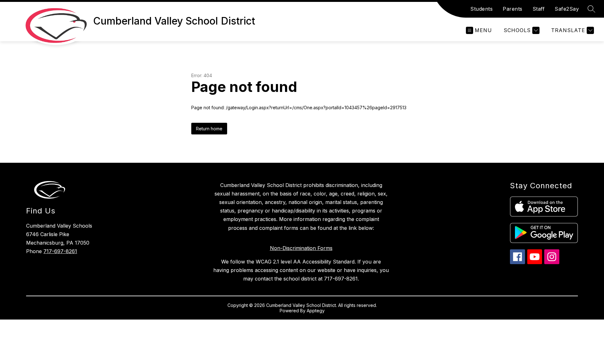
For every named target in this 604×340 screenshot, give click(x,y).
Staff (539, 9)
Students (481, 9)
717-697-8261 (60, 251)
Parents (513, 9)
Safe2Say (567, 9)
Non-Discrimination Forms (301, 248)
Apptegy (316, 310)
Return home (209, 128)
